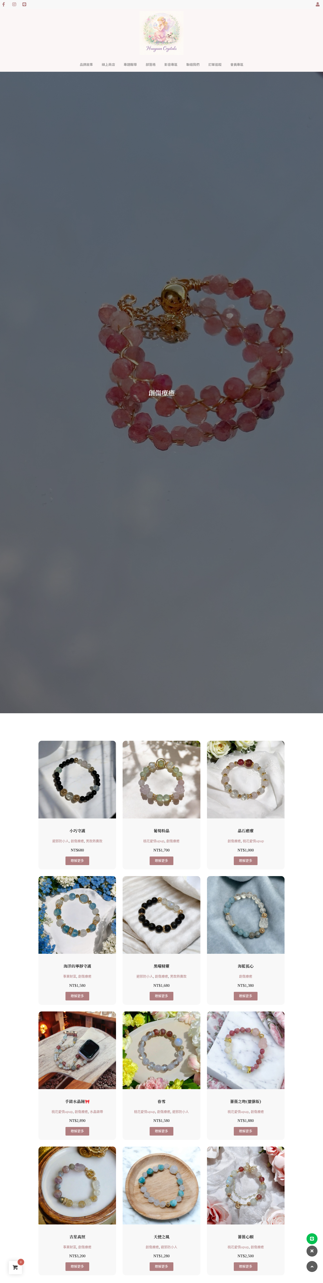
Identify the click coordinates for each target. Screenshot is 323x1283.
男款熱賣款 (94, 841)
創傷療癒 (77, 841)
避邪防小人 (60, 841)
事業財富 (69, 976)
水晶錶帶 (96, 1112)
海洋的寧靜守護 (77, 966)
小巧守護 (77, 830)
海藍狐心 (246, 966)
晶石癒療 (246, 830)
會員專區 (236, 64)
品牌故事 (86, 64)
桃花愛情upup (153, 841)
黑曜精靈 (161, 966)
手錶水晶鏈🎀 (77, 1101)
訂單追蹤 (214, 64)
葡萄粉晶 (161, 830)
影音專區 (171, 64)
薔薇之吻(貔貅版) (245, 1101)
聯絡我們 (193, 64)
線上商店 (108, 64)
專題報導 (130, 64)
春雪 (161, 1101)
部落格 (151, 64)
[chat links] (312, 1251)
